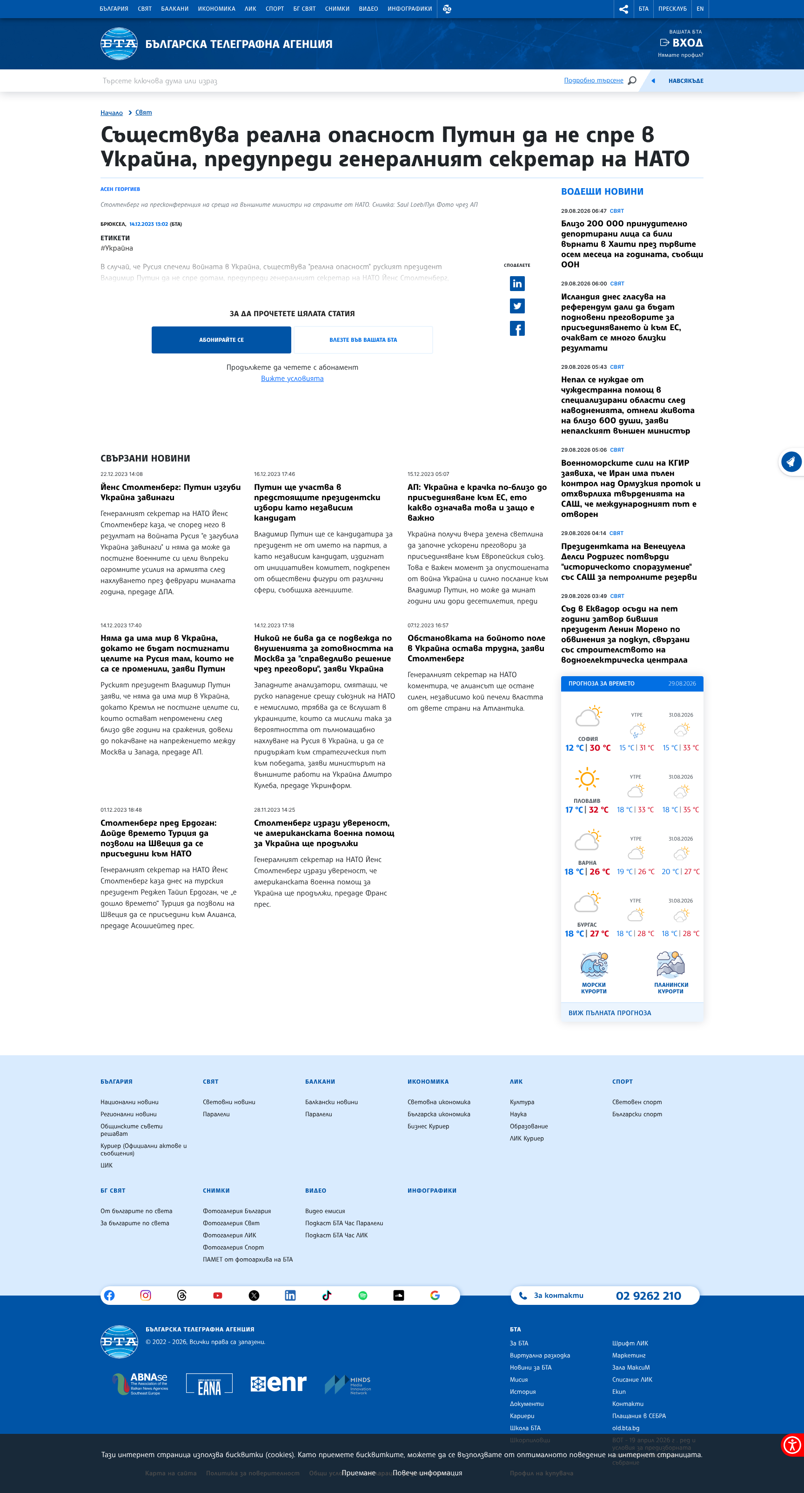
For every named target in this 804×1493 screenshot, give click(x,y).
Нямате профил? (681, 54)
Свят (145, 9)
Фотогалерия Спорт (233, 1247)
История (523, 1392)
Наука (518, 1114)
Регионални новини (128, 1114)
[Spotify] (366, 1296)
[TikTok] (330, 1296)
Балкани (174, 9)
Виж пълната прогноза (610, 1013)
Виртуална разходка (540, 1355)
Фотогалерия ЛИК (229, 1235)
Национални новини (129, 1102)
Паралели (216, 1114)
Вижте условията (292, 378)
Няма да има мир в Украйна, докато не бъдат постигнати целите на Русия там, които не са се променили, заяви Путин (167, 653)
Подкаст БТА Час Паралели (344, 1223)
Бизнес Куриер (428, 1126)
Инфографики (410, 9)
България (114, 9)
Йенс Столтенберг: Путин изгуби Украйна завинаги (170, 492)
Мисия (519, 1380)
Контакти (627, 1404)
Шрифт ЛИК (630, 1343)
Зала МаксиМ (631, 1367)
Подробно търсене (593, 80)
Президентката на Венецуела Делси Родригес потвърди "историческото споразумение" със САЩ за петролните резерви (629, 561)
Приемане (358, 1472)
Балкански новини (331, 1102)
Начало (111, 113)
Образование (529, 1126)
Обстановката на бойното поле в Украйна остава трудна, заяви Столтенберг (476, 648)
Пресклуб (672, 9)
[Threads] (185, 1296)
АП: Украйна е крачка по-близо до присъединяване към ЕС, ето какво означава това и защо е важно (477, 502)
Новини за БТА (531, 1367)
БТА (644, 9)
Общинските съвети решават (131, 1130)
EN (700, 9)
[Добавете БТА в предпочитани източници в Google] (438, 1296)
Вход (688, 42)
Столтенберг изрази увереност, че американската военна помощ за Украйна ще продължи (324, 833)
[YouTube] (221, 1296)
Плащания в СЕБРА (639, 1416)
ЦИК (106, 1165)
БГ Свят (305, 9)
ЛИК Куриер (527, 1138)
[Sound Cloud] (402, 1296)
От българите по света (136, 1211)
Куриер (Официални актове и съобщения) (143, 1149)
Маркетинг (628, 1355)
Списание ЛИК (632, 1380)
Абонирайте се (221, 339)
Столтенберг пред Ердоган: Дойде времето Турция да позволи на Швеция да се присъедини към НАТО (158, 838)
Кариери (522, 1416)
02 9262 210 (649, 1296)
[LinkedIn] (293, 1296)
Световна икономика (439, 1102)
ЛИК (250, 9)
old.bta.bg (626, 1428)
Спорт (275, 9)
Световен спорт (637, 1102)
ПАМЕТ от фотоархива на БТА (248, 1259)
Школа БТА (525, 1428)
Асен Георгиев (120, 189)
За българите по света (134, 1223)
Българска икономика (439, 1114)
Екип (619, 1392)
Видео (369, 9)
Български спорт (637, 1114)
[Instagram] (149, 1296)
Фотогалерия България (237, 1211)
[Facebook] (112, 1296)
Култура (522, 1102)
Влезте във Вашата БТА (363, 339)
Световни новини (229, 1102)
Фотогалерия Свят (231, 1223)
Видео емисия (325, 1211)
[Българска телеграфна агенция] (119, 1341)
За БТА (519, 1343)
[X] (257, 1296)
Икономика (217, 9)
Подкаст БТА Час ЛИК (336, 1235)
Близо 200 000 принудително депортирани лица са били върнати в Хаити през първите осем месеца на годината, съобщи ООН (632, 244)
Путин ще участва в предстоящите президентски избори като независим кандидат (317, 502)
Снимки (337, 9)
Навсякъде (686, 81)
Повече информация (427, 1472)
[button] (447, 9)
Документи (527, 1404)
